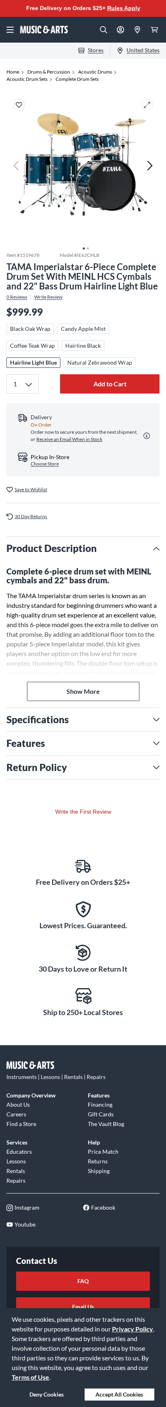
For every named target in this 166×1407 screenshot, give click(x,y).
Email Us (83, 1306)
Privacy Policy (132, 1329)
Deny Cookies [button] (46, 1394)
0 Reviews (16, 297)
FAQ (83, 1281)
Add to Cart (110, 384)
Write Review (48, 297)
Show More (83, 691)
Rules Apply (123, 8)
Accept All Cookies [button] (119, 1394)
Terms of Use (30, 1377)
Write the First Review (83, 811)
